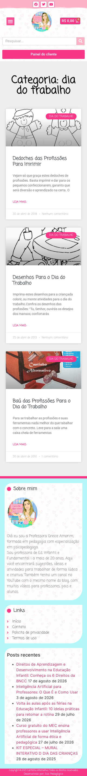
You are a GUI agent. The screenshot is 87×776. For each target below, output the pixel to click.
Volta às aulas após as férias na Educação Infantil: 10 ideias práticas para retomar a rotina (47, 709)
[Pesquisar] (80, 41)
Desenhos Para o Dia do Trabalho (39, 280)
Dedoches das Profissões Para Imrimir (40, 161)
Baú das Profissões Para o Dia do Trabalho (42, 403)
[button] (10, 21)
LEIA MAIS (19, 202)
